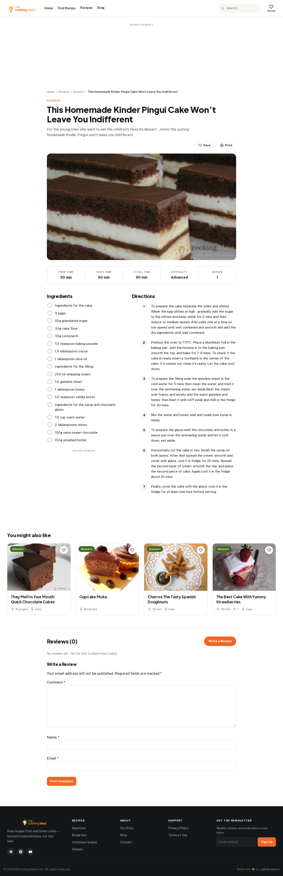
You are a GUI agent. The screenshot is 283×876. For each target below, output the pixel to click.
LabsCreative (269, 869)
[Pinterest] (20, 851)
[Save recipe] (64, 550)
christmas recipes (84, 842)
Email (53, 758)
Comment (56, 682)
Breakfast (79, 835)
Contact (126, 842)
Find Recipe (66, 8)
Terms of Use (177, 835)
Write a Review (220, 641)
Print (228, 145)
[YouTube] (30, 851)
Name (53, 737)
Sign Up (266, 842)
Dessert (78, 91)
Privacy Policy (178, 828)
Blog (101, 8)
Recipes (86, 8)
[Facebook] (11, 851)
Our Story (127, 828)
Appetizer (79, 828)
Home (48, 8)
